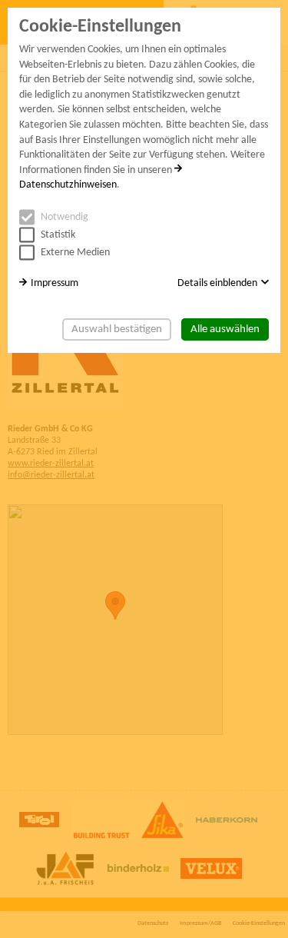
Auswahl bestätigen (116, 329)
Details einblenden (217, 283)
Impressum (54, 283)
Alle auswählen (225, 329)
